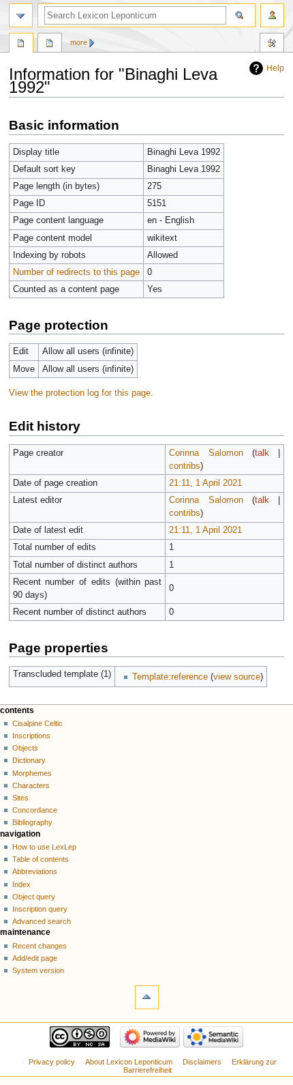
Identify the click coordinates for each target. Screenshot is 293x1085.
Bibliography (32, 822)
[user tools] (272, 15)
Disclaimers (202, 1062)
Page (21, 44)
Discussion (49, 44)
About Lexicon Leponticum (128, 1062)
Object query (33, 897)
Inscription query (39, 909)
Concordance (34, 810)
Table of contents (40, 859)
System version (38, 970)
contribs (184, 466)
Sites (20, 798)
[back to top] (147, 997)
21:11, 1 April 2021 (205, 483)
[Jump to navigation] (21, 15)
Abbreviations (34, 871)
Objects (25, 748)
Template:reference (170, 677)
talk (262, 453)
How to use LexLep (44, 847)
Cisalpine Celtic (37, 723)
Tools (271, 44)
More (78, 42)
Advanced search (41, 921)
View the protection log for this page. (81, 393)
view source (236, 677)
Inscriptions (31, 736)
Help (275, 68)
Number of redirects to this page (76, 272)
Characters (31, 785)
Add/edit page (34, 958)
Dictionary (29, 760)
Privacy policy (52, 1062)
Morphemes (32, 773)
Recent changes (39, 946)
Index (21, 884)
